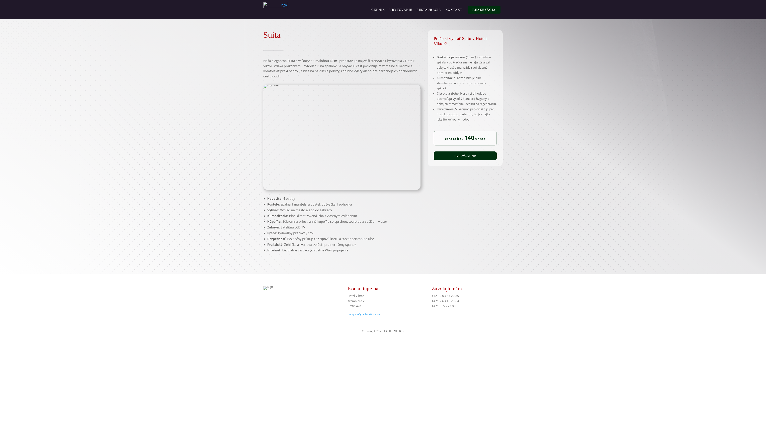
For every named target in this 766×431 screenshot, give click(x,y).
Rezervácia (484, 9)
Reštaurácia (429, 9)
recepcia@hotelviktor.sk (363, 314)
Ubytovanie (400, 9)
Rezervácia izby (465, 156)
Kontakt (453, 9)
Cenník (378, 9)
